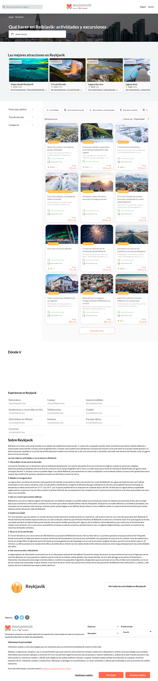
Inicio (11, 17)
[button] (52, 109)
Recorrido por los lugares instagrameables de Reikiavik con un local (96, 301)
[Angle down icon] (29, 109)
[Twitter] (21, 617)
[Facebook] (16, 617)
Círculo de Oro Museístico (128, 147)
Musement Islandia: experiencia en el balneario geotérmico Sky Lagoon (95, 150)
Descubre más (97, 330)
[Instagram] (26, 617)
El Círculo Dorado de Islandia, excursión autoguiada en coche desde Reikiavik (130, 199)
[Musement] (79, 7)
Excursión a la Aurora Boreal (59, 248)
